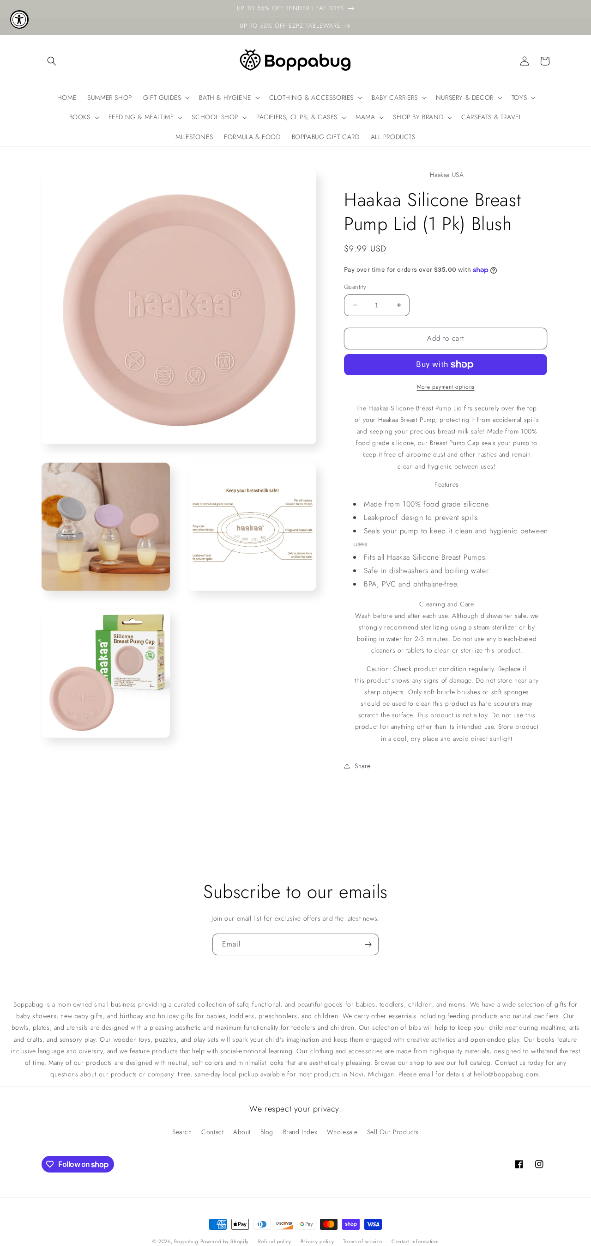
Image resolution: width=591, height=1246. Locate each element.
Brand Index (300, 1131)
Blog (266, 1131)
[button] (52, 61)
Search (182, 1131)
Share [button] (363, 765)
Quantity (355, 286)
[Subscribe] (368, 944)
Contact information (415, 1241)
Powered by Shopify (224, 1241)
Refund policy (274, 1241)
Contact (212, 1131)
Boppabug (187, 1241)
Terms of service (362, 1241)
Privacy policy (317, 1241)
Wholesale (342, 1131)
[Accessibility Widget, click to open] (19, 19)
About (242, 1131)
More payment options (446, 387)
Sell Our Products (393, 1131)
